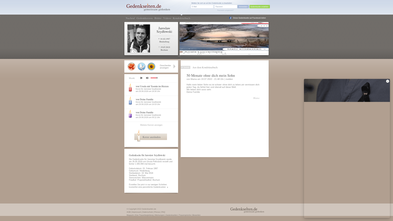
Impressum (136, 212)
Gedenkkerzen (145, 18)
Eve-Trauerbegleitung (144, 215)
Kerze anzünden (152, 137)
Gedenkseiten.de (149, 209)
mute (147, 78)
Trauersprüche (185, 215)
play (141, 78)
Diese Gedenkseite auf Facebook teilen (249, 18)
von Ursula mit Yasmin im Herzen (152, 86)
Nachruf (130, 18)
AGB (128, 212)
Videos (167, 18)
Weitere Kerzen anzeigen (151, 125)
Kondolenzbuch (181, 18)
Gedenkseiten (171, 215)
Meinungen (159, 215)
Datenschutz (147, 212)
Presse (157, 212)
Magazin (130, 215)
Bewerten (196, 215)
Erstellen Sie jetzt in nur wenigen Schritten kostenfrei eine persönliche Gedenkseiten (148, 185)
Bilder (157, 18)
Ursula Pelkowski (154, 161)
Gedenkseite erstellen (259, 7)
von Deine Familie (144, 99)
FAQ (163, 212)
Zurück (186, 67)
